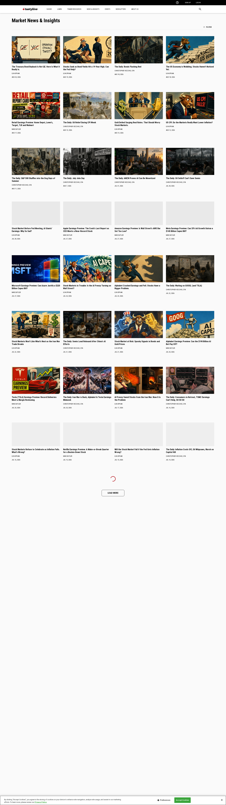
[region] (113, 800)
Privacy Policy (41, 802)
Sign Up (188, 3)
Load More (113, 493)
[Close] (222, 800)
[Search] (200, 9)
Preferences (165, 800)
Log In (198, 3)
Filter (209, 27)
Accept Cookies (182, 800)
